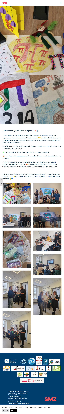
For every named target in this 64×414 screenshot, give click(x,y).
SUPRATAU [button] (13, 410)
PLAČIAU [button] (5, 410)
